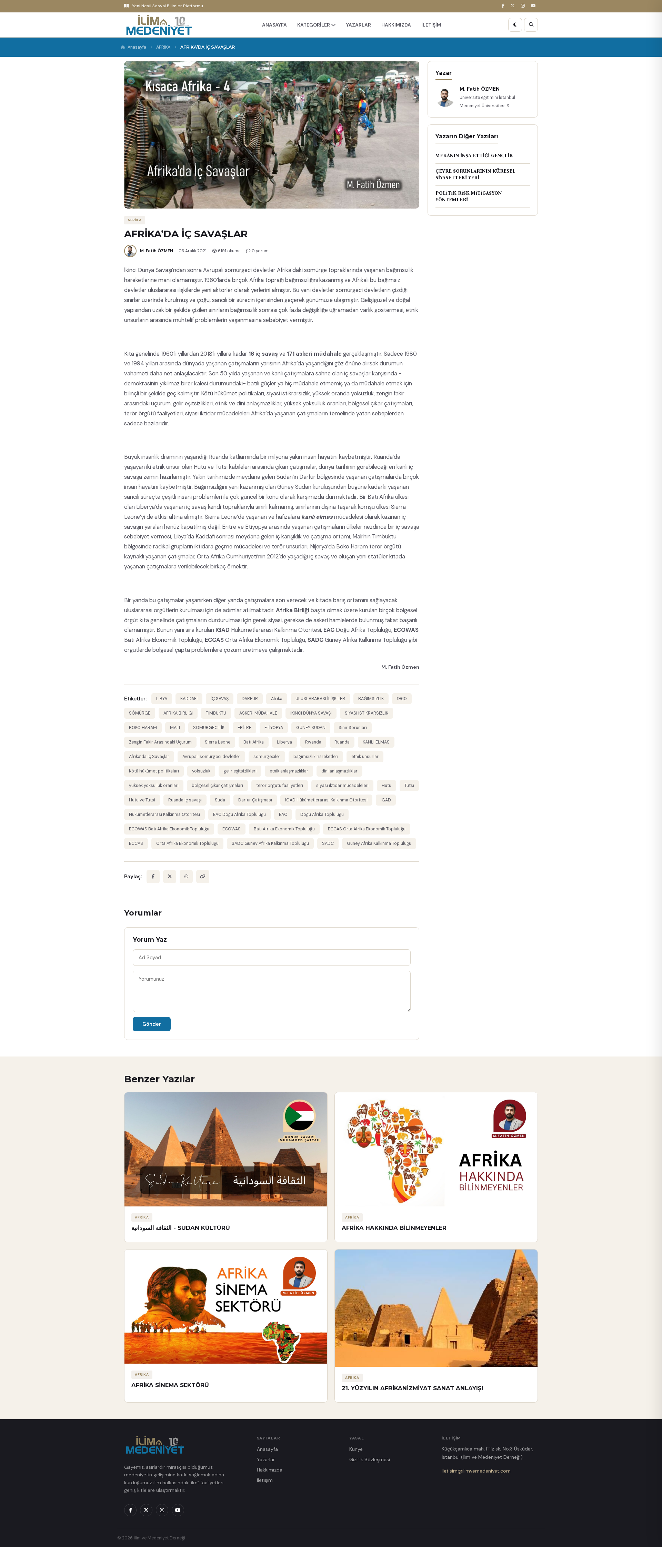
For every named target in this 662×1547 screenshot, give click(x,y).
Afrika (276, 698)
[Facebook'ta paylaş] (153, 876)
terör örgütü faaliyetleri (279, 785)
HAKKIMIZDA (396, 25)
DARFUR (250, 698)
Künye (356, 1449)
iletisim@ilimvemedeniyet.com (476, 1471)
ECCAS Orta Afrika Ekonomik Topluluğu (366, 829)
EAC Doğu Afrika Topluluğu (239, 814)
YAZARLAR (358, 25)
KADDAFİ (189, 698)
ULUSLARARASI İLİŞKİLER (320, 698)
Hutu (386, 785)
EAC (283, 814)
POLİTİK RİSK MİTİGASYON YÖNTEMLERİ (468, 196)
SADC (328, 843)
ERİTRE (244, 727)
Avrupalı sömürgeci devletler (211, 756)
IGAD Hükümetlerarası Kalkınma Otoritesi (326, 800)
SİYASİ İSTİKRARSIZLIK (366, 713)
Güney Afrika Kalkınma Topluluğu (379, 843)
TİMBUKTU (216, 713)
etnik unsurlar (365, 756)
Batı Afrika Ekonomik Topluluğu (284, 829)
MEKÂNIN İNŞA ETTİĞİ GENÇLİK (474, 156)
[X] (514, 6)
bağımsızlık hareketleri (315, 756)
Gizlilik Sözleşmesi (369, 1459)
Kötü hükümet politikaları (154, 771)
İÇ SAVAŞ (220, 698)
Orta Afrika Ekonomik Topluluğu (187, 843)
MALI (175, 727)
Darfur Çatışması (255, 800)
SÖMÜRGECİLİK (208, 727)
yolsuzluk (201, 771)
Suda (220, 800)
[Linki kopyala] (202, 876)
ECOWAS (231, 829)
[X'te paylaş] (169, 876)
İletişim (265, 1480)
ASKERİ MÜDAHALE (258, 713)
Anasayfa (137, 47)
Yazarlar (266, 1459)
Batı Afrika (253, 742)
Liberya (284, 742)
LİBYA (161, 698)
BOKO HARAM (143, 727)
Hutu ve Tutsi (142, 800)
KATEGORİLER (314, 25)
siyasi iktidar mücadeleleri (342, 785)
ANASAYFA (274, 25)
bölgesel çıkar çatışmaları (217, 785)
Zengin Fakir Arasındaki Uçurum (160, 742)
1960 (402, 698)
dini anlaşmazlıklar (339, 771)
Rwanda (313, 742)
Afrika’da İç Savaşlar (149, 756)
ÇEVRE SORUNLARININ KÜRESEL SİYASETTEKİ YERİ (475, 174)
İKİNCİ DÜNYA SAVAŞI (311, 713)
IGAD (386, 800)
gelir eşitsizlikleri (240, 771)
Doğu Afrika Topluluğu (322, 814)
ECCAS (136, 843)
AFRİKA (163, 47)
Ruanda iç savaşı (185, 800)
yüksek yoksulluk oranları (154, 785)
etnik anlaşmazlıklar (289, 771)
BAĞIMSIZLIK (371, 698)
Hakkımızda (269, 1470)
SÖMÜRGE (139, 713)
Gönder (151, 1024)
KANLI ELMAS (376, 742)
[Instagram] (524, 6)
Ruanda (342, 742)
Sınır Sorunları (353, 727)
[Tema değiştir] (515, 25)
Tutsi (409, 785)
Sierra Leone (217, 742)
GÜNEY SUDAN (310, 727)
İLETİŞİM (431, 25)
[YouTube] (534, 6)
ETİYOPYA (273, 727)
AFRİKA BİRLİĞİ (178, 713)
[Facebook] (504, 6)
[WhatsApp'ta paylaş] (186, 876)
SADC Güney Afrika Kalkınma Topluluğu (270, 843)
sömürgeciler (266, 756)
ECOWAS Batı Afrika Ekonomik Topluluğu (169, 829)
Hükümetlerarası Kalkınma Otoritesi (164, 814)
